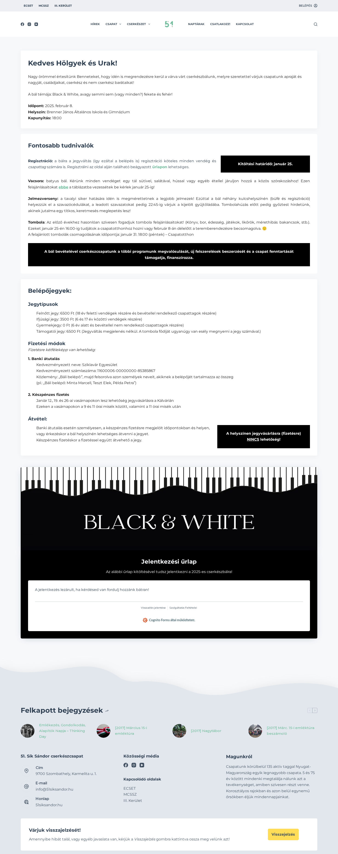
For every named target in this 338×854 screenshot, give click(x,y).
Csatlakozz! (220, 24)
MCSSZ (44, 5)
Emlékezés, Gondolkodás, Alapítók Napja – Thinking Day (62, 731)
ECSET (28, 5)
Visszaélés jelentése (153, 607)
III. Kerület (63, 5)
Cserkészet (136, 24)
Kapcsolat (245, 24)
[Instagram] (29, 24)
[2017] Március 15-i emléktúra (131, 731)
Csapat (111, 24)
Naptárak (196, 24)
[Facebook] (22, 24)
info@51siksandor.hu (54, 789)
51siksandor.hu (49, 805)
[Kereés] (315, 24)
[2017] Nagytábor (206, 731)
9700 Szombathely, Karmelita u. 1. (66, 774)
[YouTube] (36, 24)
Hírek (95, 24)
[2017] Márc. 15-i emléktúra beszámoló (290, 731)
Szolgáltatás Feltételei (183, 607)
